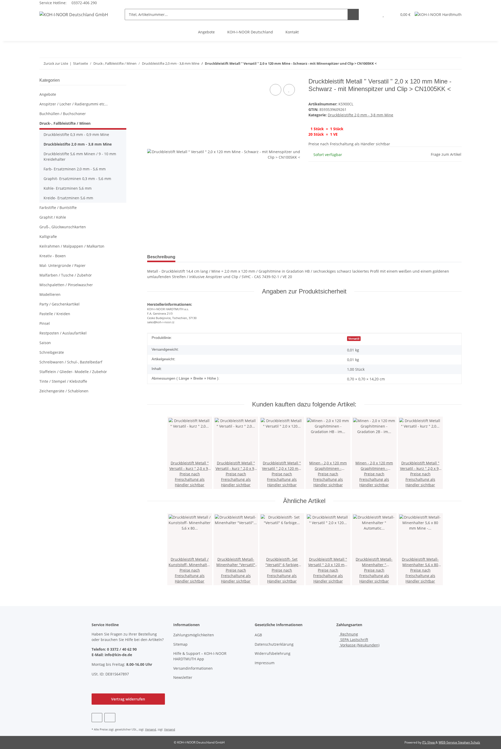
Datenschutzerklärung (274, 644)
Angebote (206, 31)
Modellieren (50, 294)
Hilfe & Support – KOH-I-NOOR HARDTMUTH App (199, 656)
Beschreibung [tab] (161, 257)
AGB (258, 634)
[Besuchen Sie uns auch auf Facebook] (97, 717)
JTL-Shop (429, 742)
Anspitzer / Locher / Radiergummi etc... (73, 103)
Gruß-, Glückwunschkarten (62, 226)
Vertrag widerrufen (128, 699)
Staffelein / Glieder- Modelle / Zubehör (73, 371)
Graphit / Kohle (52, 217)
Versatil (353, 338)
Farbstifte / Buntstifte (58, 207)
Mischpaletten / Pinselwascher (66, 284)
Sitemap (180, 644)
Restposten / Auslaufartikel (63, 333)
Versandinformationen (193, 668)
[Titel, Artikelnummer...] (353, 14)
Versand (150, 729)
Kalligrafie (48, 236)
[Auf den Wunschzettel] (289, 89)
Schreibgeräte (51, 352)
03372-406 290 (83, 2)
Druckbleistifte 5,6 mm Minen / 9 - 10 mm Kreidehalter (80, 156)
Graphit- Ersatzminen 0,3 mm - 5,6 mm (77, 178)
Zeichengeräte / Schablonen (63, 390)
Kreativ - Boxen (52, 255)
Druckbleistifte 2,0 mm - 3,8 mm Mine (360, 114)
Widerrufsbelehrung (272, 653)
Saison (45, 342)
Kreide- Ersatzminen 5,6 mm (68, 197)
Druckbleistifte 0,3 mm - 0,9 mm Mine (76, 134)
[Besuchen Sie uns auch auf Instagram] (109, 717)
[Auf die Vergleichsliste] (275, 89)
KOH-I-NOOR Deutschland (250, 31)
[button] (372, 14)
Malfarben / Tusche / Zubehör (65, 275)
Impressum (265, 662)
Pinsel (44, 323)
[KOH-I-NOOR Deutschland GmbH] (73, 14)
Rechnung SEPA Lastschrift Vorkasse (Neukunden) (359, 640)
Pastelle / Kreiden (54, 313)
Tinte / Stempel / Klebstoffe (63, 381)
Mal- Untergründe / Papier (62, 265)
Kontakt (292, 31)
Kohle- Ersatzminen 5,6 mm (68, 188)
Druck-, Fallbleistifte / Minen (65, 123)
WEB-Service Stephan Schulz (459, 742)
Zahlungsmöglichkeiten (193, 634)
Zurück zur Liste (56, 63)
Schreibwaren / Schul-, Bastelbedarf (70, 361)
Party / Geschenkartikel (59, 304)
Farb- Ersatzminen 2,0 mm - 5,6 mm (75, 168)
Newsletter (182, 677)
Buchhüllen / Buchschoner (62, 113)
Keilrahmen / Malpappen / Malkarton (71, 246)
